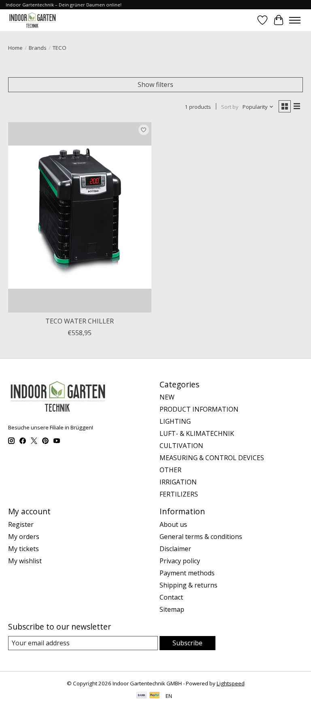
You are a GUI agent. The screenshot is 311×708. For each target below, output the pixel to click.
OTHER (170, 469)
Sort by (230, 106)
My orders (23, 536)
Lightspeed (231, 683)
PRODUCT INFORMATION (199, 409)
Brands (38, 47)
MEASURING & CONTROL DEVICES (212, 457)
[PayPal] (154, 696)
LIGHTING (175, 421)
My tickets (23, 548)
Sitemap (172, 609)
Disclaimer (175, 548)
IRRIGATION (178, 482)
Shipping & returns (188, 585)
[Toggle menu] (295, 20)
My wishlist (25, 560)
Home (15, 47)
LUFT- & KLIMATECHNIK (197, 433)
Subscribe (187, 642)
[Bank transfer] (141, 696)
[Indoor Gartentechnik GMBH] (32, 20)
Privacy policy (180, 560)
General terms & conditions (201, 536)
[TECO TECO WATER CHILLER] (79, 217)
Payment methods (187, 573)
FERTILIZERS (179, 494)
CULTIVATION (181, 445)
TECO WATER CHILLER (79, 321)
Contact (171, 597)
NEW (167, 397)
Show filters (155, 84)
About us (173, 524)
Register (21, 524)
